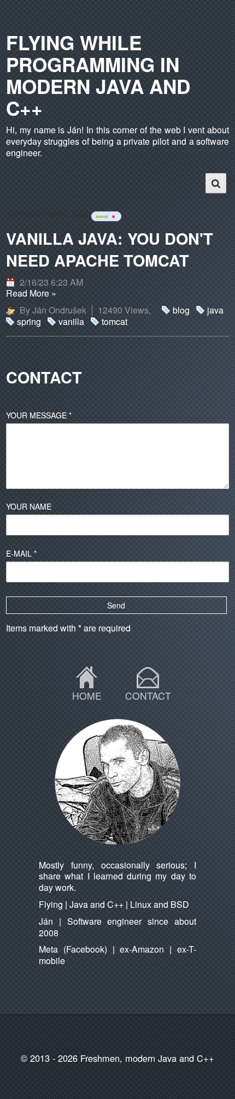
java (215, 310)
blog (181, 310)
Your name (28, 506)
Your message (39, 415)
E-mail (21, 553)
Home (87, 695)
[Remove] (113, 216)
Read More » (31, 293)
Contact (148, 695)
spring (29, 321)
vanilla (71, 321)
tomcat (114, 321)
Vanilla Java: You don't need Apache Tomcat (109, 249)
